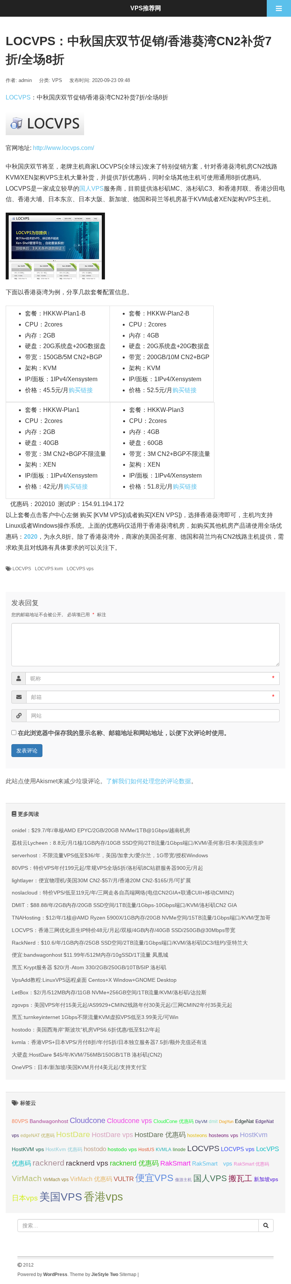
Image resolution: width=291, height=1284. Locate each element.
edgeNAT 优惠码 (37, 1135)
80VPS (20, 1121)
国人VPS (91, 188)
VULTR (124, 1179)
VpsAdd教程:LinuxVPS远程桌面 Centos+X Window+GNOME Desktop (94, 980)
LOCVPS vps (80, 568)
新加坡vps (266, 1179)
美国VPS (60, 1197)
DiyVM (201, 1121)
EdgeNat (244, 1121)
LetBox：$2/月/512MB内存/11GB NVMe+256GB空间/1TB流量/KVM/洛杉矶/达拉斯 (109, 992)
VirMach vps (56, 1179)
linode (179, 1149)
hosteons (197, 1135)
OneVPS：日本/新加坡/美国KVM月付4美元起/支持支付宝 (79, 1067)
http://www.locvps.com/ (63, 148)
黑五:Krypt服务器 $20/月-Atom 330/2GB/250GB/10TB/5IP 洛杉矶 (89, 967)
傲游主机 (183, 1179)
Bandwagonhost (49, 1121)
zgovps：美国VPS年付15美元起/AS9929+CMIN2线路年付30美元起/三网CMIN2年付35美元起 (122, 1005)
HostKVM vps (28, 1149)
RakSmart (175, 1163)
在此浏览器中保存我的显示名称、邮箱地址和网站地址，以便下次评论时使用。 (124, 733)
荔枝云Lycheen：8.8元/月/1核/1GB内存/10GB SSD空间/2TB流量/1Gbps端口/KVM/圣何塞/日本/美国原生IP (137, 843)
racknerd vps (87, 1163)
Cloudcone (87, 1120)
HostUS (146, 1149)
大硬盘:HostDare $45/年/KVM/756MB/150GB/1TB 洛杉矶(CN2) (87, 1055)
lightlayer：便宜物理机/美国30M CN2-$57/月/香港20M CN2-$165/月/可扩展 (101, 880)
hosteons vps (223, 1135)
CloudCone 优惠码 (173, 1121)
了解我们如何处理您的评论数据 (148, 781)
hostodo (95, 1149)
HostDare (73, 1134)
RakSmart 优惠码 (251, 1164)
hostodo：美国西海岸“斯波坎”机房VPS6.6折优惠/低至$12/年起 (86, 1030)
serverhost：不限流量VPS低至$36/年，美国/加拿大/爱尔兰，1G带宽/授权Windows (110, 855)
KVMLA (163, 1149)
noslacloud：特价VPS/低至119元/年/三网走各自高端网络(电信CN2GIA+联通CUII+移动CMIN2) (123, 893)
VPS (57, 80)
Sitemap (127, 1274)
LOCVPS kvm (49, 568)
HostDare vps (112, 1135)
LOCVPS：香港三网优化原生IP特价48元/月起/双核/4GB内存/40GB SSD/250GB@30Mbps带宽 (123, 930)
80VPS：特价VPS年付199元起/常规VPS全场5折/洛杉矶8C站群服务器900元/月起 (107, 868)
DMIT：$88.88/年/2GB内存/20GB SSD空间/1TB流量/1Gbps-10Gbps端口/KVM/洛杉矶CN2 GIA (124, 905)
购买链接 (81, 390)
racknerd (48, 1162)
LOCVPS (18, 97)
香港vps (103, 1196)
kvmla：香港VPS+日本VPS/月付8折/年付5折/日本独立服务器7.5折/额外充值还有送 (109, 1042)
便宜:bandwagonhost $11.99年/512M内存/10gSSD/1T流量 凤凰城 (90, 955)
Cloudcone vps (129, 1121)
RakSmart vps (212, 1164)
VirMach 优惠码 (91, 1179)
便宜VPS (154, 1178)
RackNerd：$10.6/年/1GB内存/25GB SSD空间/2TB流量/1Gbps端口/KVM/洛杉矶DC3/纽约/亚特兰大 (130, 943)
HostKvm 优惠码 (63, 1149)
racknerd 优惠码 (134, 1163)
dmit (213, 1121)
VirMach (27, 1178)
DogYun (226, 1121)
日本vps (25, 1198)
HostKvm (254, 1135)
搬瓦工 (240, 1178)
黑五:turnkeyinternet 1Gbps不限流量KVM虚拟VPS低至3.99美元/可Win (95, 1017)
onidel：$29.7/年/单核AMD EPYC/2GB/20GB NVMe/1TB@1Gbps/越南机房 (101, 830)
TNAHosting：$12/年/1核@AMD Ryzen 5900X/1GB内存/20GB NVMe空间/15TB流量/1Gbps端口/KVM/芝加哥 (141, 918)
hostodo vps (122, 1149)
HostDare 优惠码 (160, 1135)
